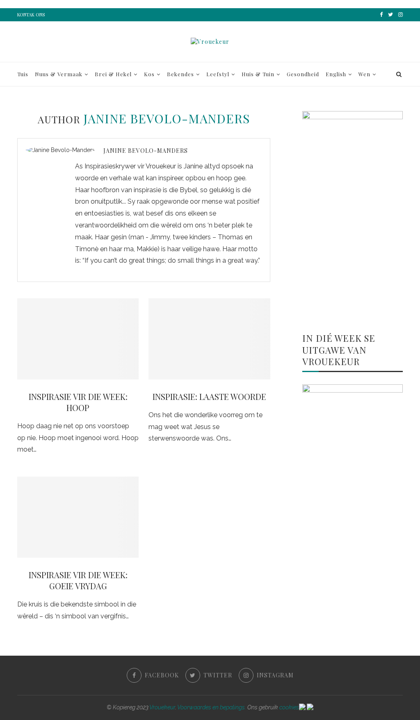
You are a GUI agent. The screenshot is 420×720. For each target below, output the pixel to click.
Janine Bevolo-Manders (145, 150)
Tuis (22, 73)
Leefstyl (217, 73)
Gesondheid (303, 73)
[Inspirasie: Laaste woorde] (209, 338)
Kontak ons (31, 14)
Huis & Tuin (258, 73)
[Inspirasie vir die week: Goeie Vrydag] (78, 517)
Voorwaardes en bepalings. (211, 707)
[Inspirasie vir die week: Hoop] (78, 338)
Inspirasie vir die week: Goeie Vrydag (78, 580)
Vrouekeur (162, 707)
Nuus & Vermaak (58, 73)
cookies (289, 707)
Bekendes (180, 73)
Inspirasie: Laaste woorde (209, 396)
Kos (149, 73)
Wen (364, 73)
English (336, 73)
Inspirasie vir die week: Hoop (78, 402)
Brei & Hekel (113, 73)
